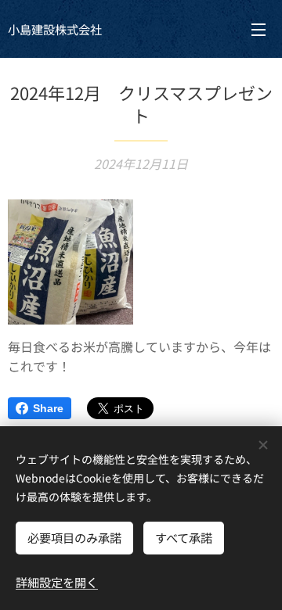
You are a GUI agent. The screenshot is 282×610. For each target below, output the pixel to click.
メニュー (258, 29)
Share (48, 408)
